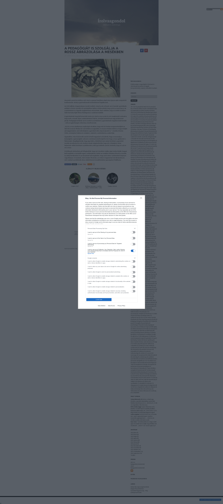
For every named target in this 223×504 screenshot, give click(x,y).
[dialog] (111, 252)
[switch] (133, 232)
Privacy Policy (121, 305)
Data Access (111, 305)
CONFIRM (99, 299)
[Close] (141, 198)
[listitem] (111, 228)
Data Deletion (101, 305)
